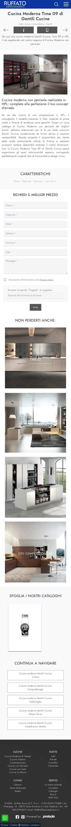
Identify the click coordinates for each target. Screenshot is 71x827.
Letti (53, 756)
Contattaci (53, 788)
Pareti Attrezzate (18, 788)
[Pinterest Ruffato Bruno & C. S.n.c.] (23, 817)
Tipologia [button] (38, 181)
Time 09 (49, 24)
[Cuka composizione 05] (65, 30)
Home (21, 24)
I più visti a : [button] (51, 181)
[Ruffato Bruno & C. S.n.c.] (14, 4)
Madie (18, 791)
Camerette (53, 765)
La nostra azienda (53, 784)
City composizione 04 (35, 553)
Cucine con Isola (18, 769)
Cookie (13, 825)
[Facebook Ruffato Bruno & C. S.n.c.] (17, 817)
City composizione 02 (35, 424)
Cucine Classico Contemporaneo (18, 761)
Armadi (53, 759)
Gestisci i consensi (30, 825)
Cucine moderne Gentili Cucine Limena (35, 675)
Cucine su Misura (17, 772)
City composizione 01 (35, 489)
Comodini (53, 762)
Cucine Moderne (38, 24)
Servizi (53, 794)
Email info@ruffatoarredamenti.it (43, 809)
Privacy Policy (46, 279)
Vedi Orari (53, 797)
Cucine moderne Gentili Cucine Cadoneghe (35, 700)
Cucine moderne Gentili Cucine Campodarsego (35, 687)
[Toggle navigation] (66, 4)
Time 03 (35, 359)
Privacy (4, 825)
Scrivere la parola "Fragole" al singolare (30, 290)
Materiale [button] (26, 181)
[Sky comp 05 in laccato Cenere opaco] (6, 30)
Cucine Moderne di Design (17, 756)
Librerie (17, 784)
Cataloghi (53, 791)
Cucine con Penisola (18, 765)
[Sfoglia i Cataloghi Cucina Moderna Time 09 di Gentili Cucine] (47, 30)
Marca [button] (17, 181)
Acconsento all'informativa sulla (31, 279)
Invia (35, 307)
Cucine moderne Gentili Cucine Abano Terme (35, 712)
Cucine (27, 24)
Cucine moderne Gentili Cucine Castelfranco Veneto (35, 724)
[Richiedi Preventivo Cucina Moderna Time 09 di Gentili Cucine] (24, 30)
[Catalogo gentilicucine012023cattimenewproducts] (24, 627)
